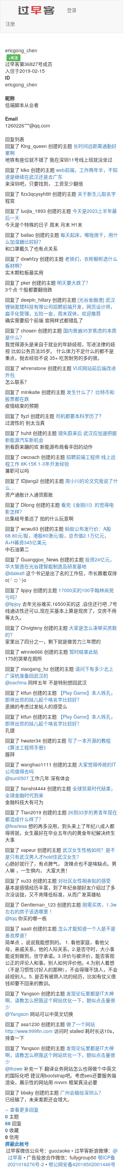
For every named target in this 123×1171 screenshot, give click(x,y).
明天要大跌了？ (74, 282)
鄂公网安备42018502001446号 (82, 1164)
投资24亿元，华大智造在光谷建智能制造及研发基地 (59, 563)
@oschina (16, 682)
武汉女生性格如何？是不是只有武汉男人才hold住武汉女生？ (60, 853)
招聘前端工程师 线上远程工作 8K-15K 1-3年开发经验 (60, 460)
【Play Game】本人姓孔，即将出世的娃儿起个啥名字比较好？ (60, 696)
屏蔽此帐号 (17, 1143)
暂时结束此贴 (83, 651)
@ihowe (14, 1068)
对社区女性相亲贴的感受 (84, 880)
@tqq (11, 918)
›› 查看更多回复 (22, 1109)
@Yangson (17, 1013)
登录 (72, 9)
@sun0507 (17, 778)
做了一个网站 (80, 1024)
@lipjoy (13, 603)
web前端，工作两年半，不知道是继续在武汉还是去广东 (61, 173)
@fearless (16, 825)
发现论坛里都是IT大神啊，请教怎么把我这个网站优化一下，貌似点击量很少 (60, 1000)
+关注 (13, 57)
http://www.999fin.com (29, 1030)
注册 (10, 23)
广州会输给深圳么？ (81, 1092)
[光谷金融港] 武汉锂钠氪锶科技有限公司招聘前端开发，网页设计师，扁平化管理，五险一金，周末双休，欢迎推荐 (60, 306)
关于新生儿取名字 (97, 193)
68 (8, 1123)
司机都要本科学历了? (78, 415)
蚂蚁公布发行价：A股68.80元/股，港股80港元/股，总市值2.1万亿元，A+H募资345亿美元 (58, 535)
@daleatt (15, 573)
